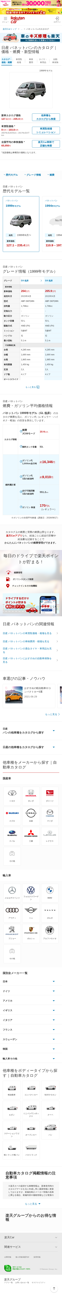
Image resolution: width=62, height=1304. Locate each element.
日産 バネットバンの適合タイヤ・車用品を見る (27, 650)
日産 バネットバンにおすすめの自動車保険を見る (27, 660)
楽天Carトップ (10, 29)
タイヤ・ (43, 61)
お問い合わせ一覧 (22, 1282)
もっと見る (30, 387)
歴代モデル (12, 174)
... (21, 29)
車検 (31, 61)
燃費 (52, 174)
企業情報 (7, 1257)
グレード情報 (34, 174)
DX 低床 (25, 280)
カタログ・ (7, 61)
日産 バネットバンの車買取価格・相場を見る (27, 633)
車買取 (19, 61)
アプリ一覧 (8, 1282)
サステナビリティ (38, 1282)
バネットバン (12, 200)
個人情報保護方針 (22, 1257)
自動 (55, 61)
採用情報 (37, 1257)
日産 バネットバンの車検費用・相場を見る (26, 641)
